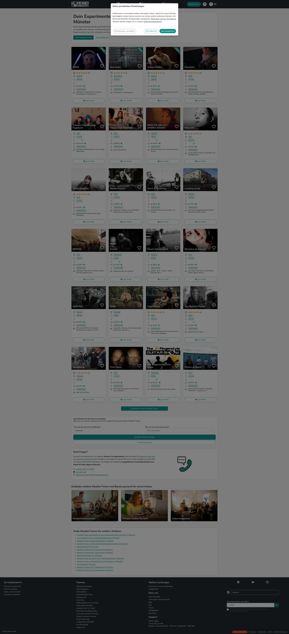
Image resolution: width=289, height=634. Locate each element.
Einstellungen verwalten (124, 31)
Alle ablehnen (151, 31)
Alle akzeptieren (168, 31)
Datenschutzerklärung (153, 21)
